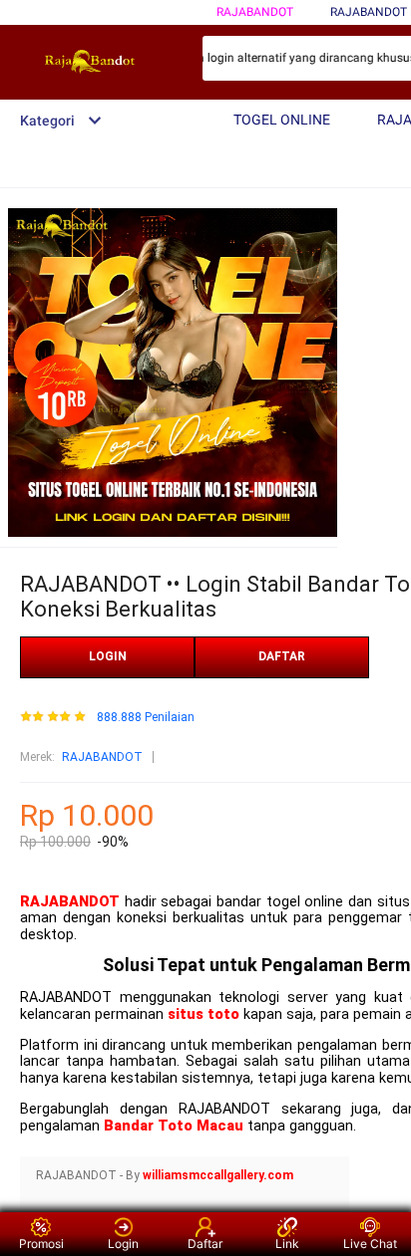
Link (287, 1243)
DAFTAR (281, 656)
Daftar (205, 1243)
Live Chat (370, 1243)
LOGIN (108, 656)
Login (123, 1243)
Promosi (41, 1243)
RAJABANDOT (254, 12)
